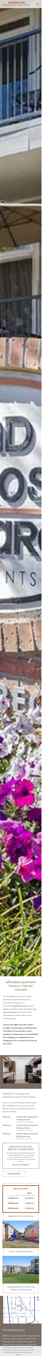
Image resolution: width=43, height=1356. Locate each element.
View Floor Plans (14, 1174)
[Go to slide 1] (17, 969)
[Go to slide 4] (24, 969)
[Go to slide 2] (19, 969)
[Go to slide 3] (22, 969)
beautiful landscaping (20, 1006)
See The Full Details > (20, 1165)
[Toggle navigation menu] (38, 4)
